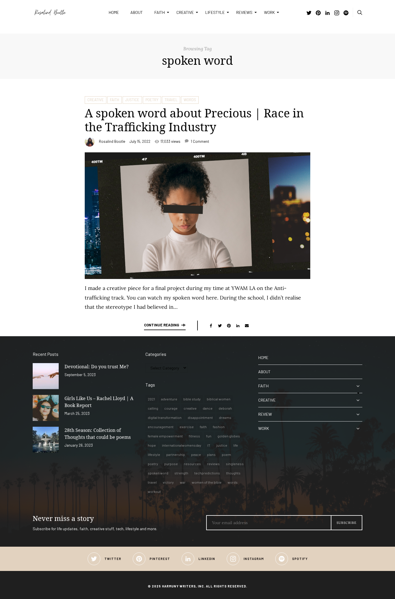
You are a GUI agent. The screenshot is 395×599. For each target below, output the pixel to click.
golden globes (228, 436)
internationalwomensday (181, 445)
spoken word (158, 473)
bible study (192, 399)
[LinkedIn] (327, 13)
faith (203, 427)
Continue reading (161, 325)
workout (154, 491)
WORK (269, 12)
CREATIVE (185, 12)
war (183, 482)
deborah (225, 408)
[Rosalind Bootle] (66, 12)
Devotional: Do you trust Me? (96, 366)
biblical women (218, 399)
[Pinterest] (318, 13)
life (235, 445)
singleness (235, 464)
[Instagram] (336, 13)
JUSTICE (132, 99)
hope (152, 445)
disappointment (200, 417)
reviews (213, 464)
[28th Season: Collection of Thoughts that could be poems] (46, 440)
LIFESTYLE (215, 12)
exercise (187, 427)
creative (190, 408)
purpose (171, 464)
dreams (225, 417)
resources (192, 464)
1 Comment (199, 141)
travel (152, 482)
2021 (151, 399)
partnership (175, 454)
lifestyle (154, 454)
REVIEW (265, 414)
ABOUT (136, 12)
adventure (169, 399)
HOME (114, 12)
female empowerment (165, 436)
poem (226, 454)
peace (196, 454)
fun (208, 436)
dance (208, 408)
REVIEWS (244, 12)
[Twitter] (309, 13)
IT (208, 445)
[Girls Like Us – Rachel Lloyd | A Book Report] (46, 408)
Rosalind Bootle (112, 141)
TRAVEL (171, 99)
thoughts (233, 473)
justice (221, 445)
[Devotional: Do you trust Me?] (46, 376)
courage (171, 408)
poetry (153, 464)
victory (168, 482)
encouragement (160, 427)
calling (153, 408)
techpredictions (207, 473)
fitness (194, 436)
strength (181, 473)
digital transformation (165, 417)
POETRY (151, 99)
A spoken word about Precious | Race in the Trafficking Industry (194, 120)
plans (211, 454)
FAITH (159, 12)
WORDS (190, 99)
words (233, 482)
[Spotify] (346, 13)
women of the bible (207, 482)
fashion (219, 427)
